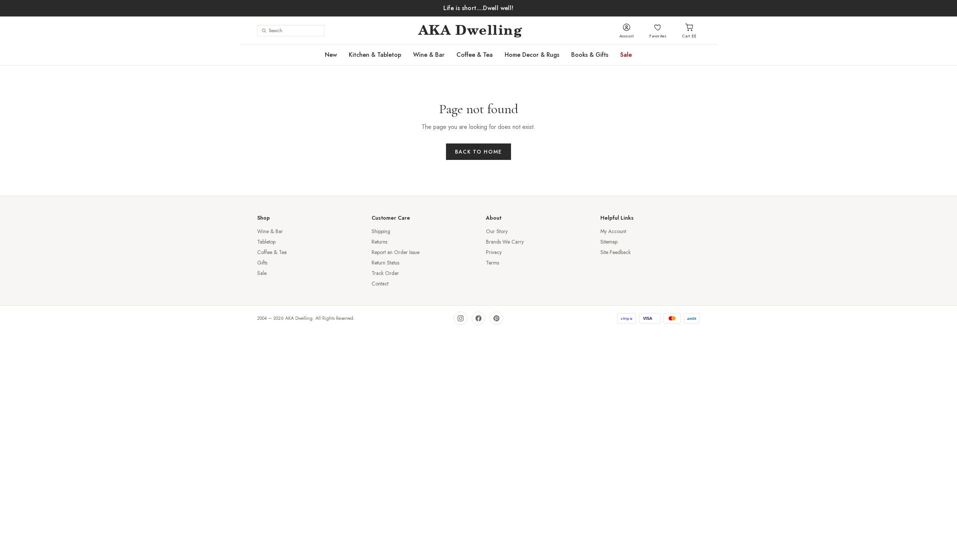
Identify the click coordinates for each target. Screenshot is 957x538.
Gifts (262, 262)
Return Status (385, 262)
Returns (379, 241)
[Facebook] (478, 318)
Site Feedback (615, 252)
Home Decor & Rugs (532, 54)
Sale (626, 54)
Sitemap (609, 241)
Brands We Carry (505, 241)
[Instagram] (460, 318)
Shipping (381, 231)
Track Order (385, 273)
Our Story (497, 231)
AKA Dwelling (470, 31)
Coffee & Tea (474, 54)
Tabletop (266, 241)
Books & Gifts (589, 54)
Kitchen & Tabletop (375, 54)
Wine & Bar (428, 54)
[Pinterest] (496, 318)
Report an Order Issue (395, 252)
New (331, 54)
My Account (613, 231)
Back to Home (478, 151)
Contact (380, 283)
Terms (492, 262)
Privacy (494, 252)
